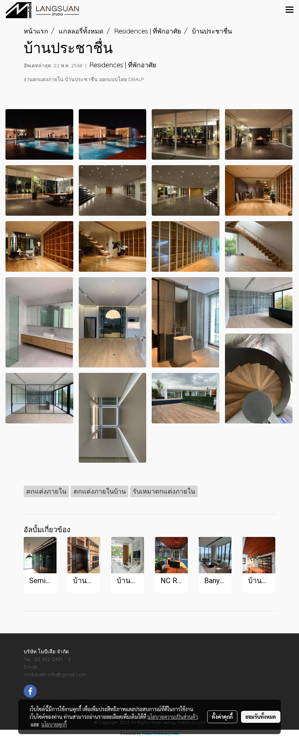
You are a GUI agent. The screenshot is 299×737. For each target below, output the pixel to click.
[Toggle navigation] (289, 10)
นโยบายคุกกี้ (54, 724)
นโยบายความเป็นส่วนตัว (172, 716)
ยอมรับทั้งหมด (260, 716)
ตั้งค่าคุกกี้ (222, 716)
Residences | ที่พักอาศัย (122, 65)
